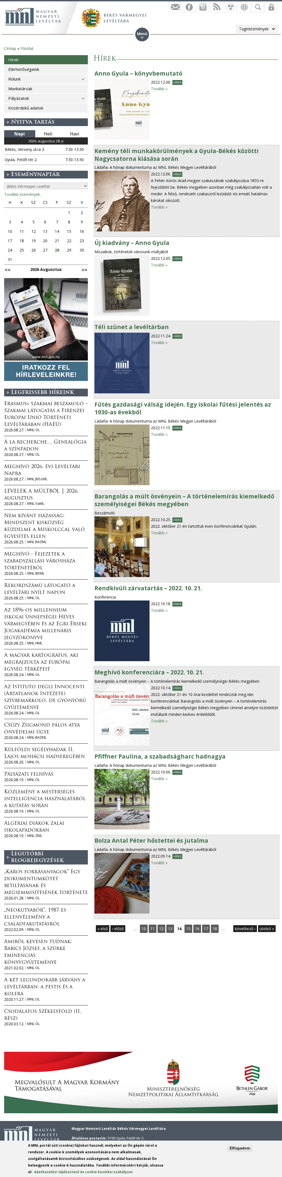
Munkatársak (20, 88)
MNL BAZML (37, 542)
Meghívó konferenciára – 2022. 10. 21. (149, 672)
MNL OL (33, 430)
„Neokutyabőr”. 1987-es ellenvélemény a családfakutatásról (35, 917)
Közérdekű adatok (25, 108)
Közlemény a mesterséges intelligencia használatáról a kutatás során (45, 799)
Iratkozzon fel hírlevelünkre (175, 6)
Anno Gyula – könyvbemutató (138, 73)
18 (215, 928)
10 (144, 928)
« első (102, 928)
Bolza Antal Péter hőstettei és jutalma (151, 840)
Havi (74, 134)
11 (152, 928)
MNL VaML (35, 503)
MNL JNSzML (37, 479)
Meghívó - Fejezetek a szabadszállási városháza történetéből (39, 561)
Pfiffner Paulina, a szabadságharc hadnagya (160, 756)
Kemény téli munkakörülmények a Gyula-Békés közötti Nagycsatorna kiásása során (176, 154)
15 (188, 928)
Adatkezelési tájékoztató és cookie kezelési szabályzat (83, 1172)
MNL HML (34, 643)
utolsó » (267, 928)
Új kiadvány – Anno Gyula (131, 243)
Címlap (10, 48)
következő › (245, 928)
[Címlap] (33, 16)
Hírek (177, 82)
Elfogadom (240, 1148)
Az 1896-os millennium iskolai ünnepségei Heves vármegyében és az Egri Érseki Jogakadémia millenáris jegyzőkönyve (45, 624)
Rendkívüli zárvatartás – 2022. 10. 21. (148, 588)
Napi (19, 134)
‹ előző (118, 928)
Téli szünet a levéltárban (131, 327)
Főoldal (26, 48)
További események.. (23, 194)
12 (161, 928)
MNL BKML (35, 573)
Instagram (202, 6)
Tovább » (159, 88)
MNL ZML (34, 835)
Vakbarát (230, 6)
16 (197, 928)
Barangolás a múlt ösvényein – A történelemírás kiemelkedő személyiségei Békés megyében (184, 500)
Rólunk (14, 79)
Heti (48, 134)
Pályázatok (18, 98)
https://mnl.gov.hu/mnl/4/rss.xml (216, 6)
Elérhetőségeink (23, 69)
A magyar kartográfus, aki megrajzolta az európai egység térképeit (41, 662)
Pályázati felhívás (28, 774)
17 (206, 928)
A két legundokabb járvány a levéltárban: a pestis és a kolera (44, 987)
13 (170, 928)
